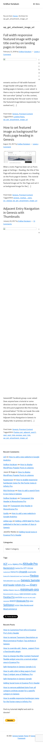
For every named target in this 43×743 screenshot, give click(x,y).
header (11, 584)
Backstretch (9, 567)
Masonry (11, 590)
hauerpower (8, 479)
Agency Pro (17, 564)
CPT (25, 568)
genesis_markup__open (23, 198)
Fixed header (25, 576)
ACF (5, 563)
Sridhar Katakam (11, 3)
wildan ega (7, 521)
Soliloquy (8, 605)
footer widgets (16, 580)
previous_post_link (23, 435)
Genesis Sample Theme (20, 736)
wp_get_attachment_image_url (15, 119)
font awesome (8, 581)
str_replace (7, 200)
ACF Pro (10, 564)
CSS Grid (30, 568)
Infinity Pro (20, 584)
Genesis (15, 114)
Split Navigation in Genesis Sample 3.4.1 (19, 666)
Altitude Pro (30, 564)
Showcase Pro (22, 600)
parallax (33, 594)
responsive (6, 601)
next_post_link (9, 435)
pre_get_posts (31, 597)
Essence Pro (6, 576)
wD (4, 457)
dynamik (23, 571)
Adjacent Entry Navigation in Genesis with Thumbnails (21, 212)
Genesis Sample (30, 580)
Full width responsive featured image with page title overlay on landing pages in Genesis (21, 41)
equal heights (32, 572)
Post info (25, 597)
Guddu (6, 513)
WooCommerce (10, 609)
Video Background (26, 605)
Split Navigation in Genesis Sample (17, 678)
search (13, 600)
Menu (38, 4)
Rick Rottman (9, 490)
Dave (5, 505)
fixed (21, 576)
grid (5, 584)
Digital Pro (14, 572)
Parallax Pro (9, 597)
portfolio (18, 597)
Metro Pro (17, 590)
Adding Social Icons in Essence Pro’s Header (21, 683)
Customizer (6, 572)
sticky (17, 605)
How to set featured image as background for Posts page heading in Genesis (20, 133)
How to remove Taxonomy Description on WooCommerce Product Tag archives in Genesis (20, 640)
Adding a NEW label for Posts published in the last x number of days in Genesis (21, 524)
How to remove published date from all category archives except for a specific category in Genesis (19, 690)
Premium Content (26, 114)
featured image (14, 576)
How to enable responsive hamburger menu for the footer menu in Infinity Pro (20, 483)
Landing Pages (19, 117)
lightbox (6, 590)
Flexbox (16, 432)
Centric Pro (19, 568)
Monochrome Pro (8, 594)
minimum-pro (29, 589)
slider (31, 601)
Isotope (27, 585)
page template (25, 594)
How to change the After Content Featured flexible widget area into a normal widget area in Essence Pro (21, 659)
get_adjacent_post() (28, 432)
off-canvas (16, 594)
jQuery (33, 584)
